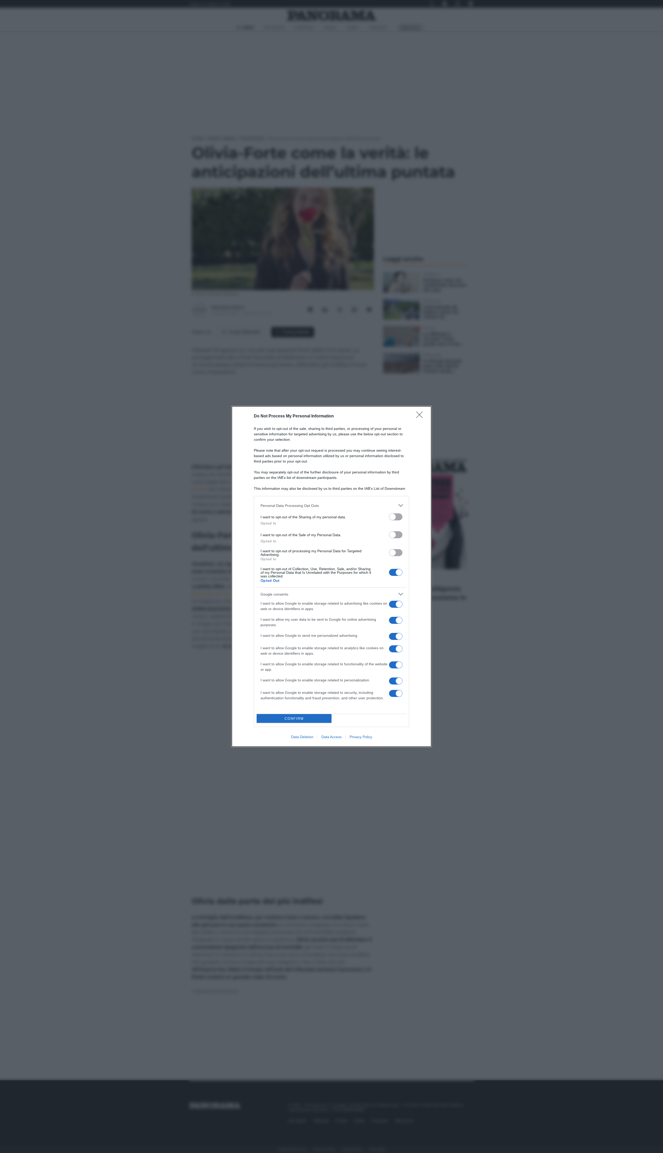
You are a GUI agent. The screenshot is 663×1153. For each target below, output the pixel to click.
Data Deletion (302, 737)
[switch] (395, 516)
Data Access (331, 737)
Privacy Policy (361, 737)
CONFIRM (294, 719)
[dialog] (331, 576)
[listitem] (331, 505)
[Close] (421, 416)
